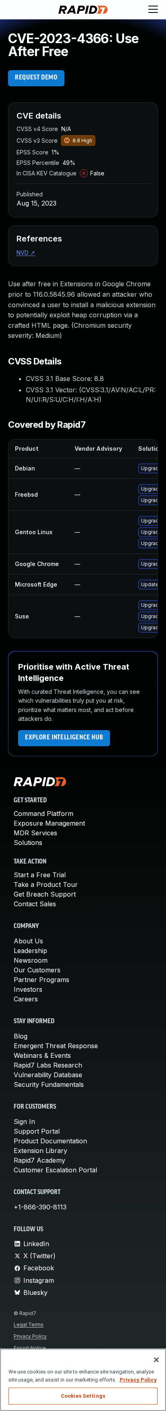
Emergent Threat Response (56, 1046)
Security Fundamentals (49, 1084)
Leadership (30, 951)
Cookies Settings (83, 1396)
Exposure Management (49, 823)
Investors (28, 989)
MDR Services (35, 833)
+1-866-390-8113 (40, 1207)
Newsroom (31, 960)
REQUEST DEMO (36, 78)
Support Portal (37, 1131)
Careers (26, 999)
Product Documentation (50, 1141)
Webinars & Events (42, 1055)
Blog (20, 1036)
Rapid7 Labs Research (48, 1065)
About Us (28, 941)
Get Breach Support (45, 894)
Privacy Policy (30, 1336)
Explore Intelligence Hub (64, 738)
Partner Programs (41, 980)
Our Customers (37, 970)
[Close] (156, 1360)
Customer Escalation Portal (55, 1170)
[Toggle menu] (153, 9)
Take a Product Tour (46, 884)
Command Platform (43, 814)
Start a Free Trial (40, 875)
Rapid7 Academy (39, 1160)
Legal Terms (29, 1325)
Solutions (28, 843)
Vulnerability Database (48, 1075)
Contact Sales (35, 904)
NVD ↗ (26, 252)
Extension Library (40, 1151)
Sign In (24, 1122)
